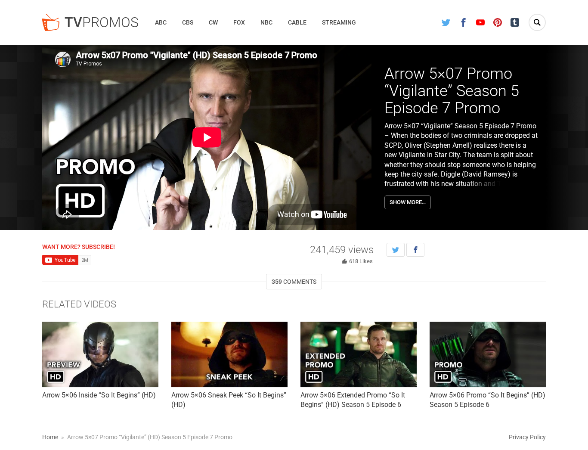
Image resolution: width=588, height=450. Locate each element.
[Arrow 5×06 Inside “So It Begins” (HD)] (100, 354)
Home (50, 437)
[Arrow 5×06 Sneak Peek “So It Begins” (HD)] (229, 354)
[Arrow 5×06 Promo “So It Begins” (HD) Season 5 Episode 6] (488, 354)
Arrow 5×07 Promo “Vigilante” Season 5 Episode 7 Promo (451, 91)
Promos (102, 22)
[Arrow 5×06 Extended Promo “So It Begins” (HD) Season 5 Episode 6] (358, 354)
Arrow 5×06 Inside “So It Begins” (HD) (99, 395)
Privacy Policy (527, 437)
